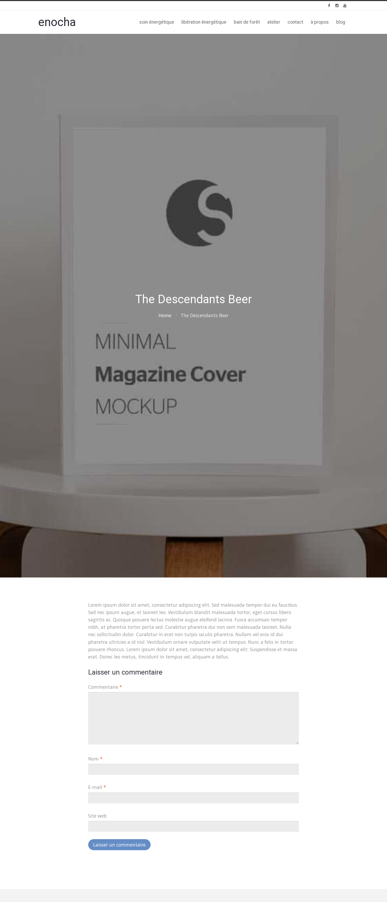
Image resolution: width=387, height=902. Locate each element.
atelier (273, 22)
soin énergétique (156, 22)
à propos (320, 22)
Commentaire (105, 687)
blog (340, 22)
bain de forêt (247, 22)
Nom (95, 759)
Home (164, 315)
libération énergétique (203, 22)
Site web (97, 816)
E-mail (97, 787)
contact (295, 22)
